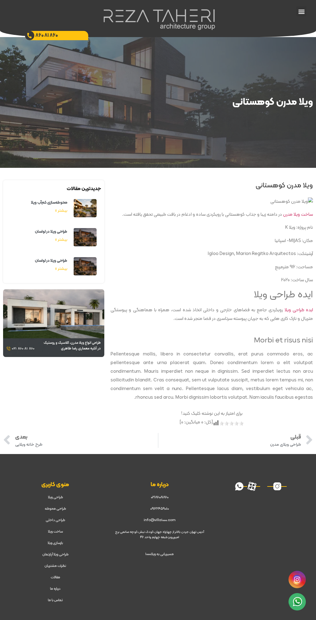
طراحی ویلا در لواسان (51, 232)
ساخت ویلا (55, 531)
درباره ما (55, 589)
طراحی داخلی (55, 520)
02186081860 (159, 497)
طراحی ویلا (55, 497)
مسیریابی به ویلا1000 (159, 554)
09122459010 (159, 509)
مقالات (55, 577)
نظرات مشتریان (55, 566)
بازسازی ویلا (55, 543)
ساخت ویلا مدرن (298, 214)
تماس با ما (55, 600)
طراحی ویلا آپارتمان (55, 554)
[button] (301, 11)
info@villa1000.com (160, 520)
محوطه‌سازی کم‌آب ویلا (49, 203)
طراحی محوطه (55, 509)
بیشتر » (61, 210)
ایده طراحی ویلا (299, 310)
